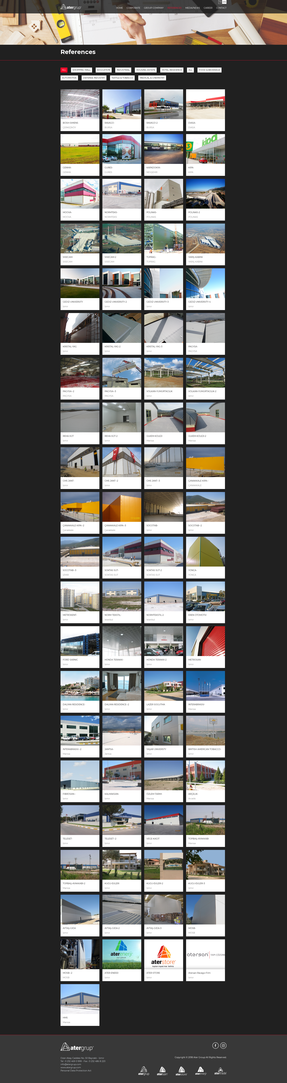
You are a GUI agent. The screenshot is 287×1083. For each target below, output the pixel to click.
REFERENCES (174, 8)
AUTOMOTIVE (69, 78)
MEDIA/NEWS (192, 8)
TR (220, 2)
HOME (119, 8)
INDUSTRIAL (123, 70)
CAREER (208, 8)
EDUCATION (103, 70)
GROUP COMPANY (154, 8)
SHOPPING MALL (81, 70)
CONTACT (221, 8)
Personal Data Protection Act (76, 1070)
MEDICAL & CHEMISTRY (152, 78)
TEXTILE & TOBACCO (122, 78)
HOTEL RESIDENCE (172, 70)
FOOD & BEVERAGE (209, 70)
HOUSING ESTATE (145, 70)
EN (224, 2)
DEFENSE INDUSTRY (94, 78)
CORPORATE (133, 8)
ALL (64, 70)
